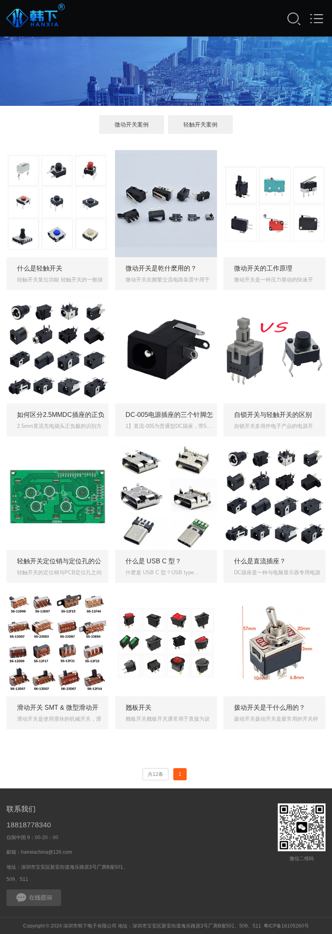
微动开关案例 (132, 124)
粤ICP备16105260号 (286, 926)
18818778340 (28, 825)
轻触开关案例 (200, 124)
